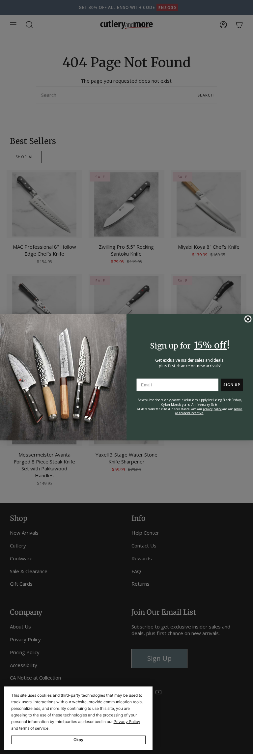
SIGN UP (231, 384)
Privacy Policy (127, 721)
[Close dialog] (248, 319)
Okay (78, 739)
